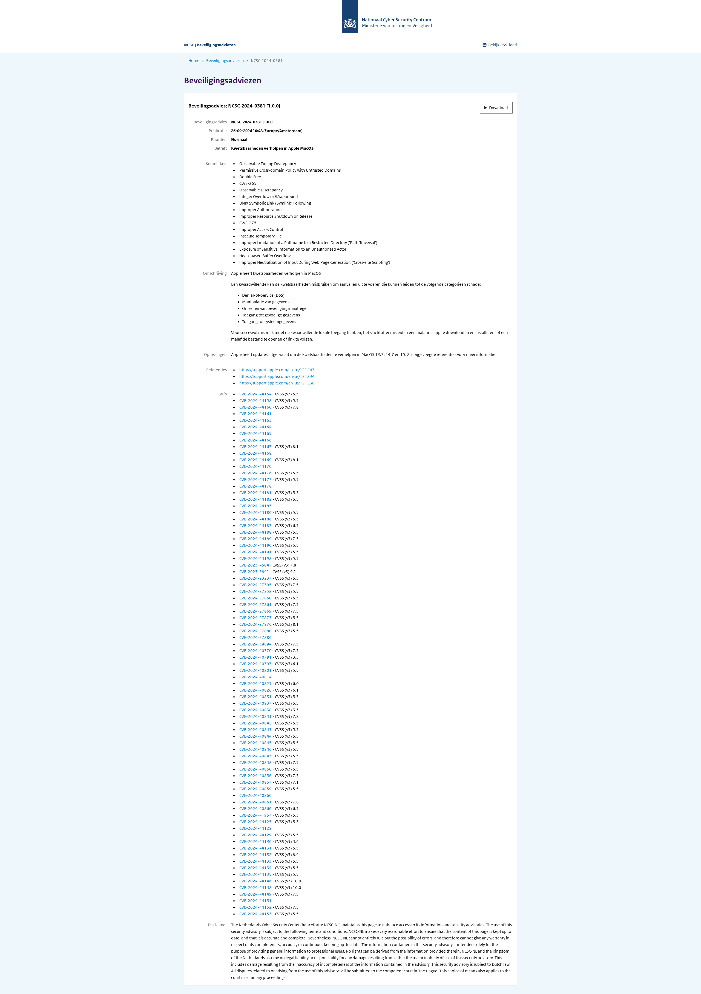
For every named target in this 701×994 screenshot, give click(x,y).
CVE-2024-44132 (255, 854)
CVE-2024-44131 (255, 848)
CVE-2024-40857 (255, 782)
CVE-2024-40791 (255, 657)
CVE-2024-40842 (255, 723)
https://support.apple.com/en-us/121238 (277, 383)
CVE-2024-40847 (255, 756)
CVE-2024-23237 (255, 578)
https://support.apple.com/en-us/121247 (277, 369)
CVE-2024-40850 (255, 769)
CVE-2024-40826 (255, 690)
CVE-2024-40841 (255, 716)
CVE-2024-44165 (255, 433)
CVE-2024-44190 (255, 545)
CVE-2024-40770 (255, 650)
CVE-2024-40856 (255, 775)
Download (498, 107)
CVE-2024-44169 (255, 459)
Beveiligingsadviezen (225, 60)
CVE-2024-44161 (255, 413)
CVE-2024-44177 (255, 479)
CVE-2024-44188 (255, 532)
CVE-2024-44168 (255, 453)
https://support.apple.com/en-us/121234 (277, 376)
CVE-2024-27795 (255, 584)
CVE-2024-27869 (255, 611)
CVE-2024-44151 (255, 900)
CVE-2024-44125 (255, 821)
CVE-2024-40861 (255, 802)
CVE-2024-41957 (255, 815)
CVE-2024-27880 (255, 630)
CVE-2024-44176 (255, 473)
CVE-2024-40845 (255, 742)
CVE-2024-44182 (255, 499)
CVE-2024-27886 (255, 637)
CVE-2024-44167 (255, 446)
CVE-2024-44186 (255, 519)
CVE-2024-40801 (255, 670)
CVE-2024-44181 (255, 492)
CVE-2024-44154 (255, 394)
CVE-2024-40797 (255, 663)
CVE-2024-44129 (255, 834)
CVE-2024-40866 (255, 808)
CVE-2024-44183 (255, 505)
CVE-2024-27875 (255, 617)
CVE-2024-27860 (255, 598)
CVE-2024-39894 (255, 644)
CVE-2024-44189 (255, 538)
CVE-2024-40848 (255, 762)
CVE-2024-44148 (255, 887)
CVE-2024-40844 (255, 736)
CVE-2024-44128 (255, 828)
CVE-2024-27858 (255, 591)
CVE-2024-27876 (255, 624)
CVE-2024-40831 (255, 696)
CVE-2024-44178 (255, 486)
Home (193, 60)
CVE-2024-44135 (255, 874)
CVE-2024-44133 (255, 861)
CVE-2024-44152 (255, 907)
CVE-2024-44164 (255, 426)
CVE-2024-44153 (255, 913)
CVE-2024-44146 (255, 881)
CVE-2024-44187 (255, 525)
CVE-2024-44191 (255, 552)
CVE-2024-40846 (255, 749)
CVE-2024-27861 (255, 604)
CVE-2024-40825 (255, 683)
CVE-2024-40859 (255, 788)
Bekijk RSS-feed (502, 45)
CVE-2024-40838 (255, 709)
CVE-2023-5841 (254, 571)
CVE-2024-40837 (255, 703)
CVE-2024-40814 (255, 677)
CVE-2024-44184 (255, 512)
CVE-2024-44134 (255, 867)
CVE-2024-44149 (255, 894)
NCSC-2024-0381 (267, 60)
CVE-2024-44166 (255, 440)
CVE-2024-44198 (255, 558)
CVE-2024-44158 (255, 400)
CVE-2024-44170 (255, 466)
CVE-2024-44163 (255, 420)
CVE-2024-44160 (255, 407)
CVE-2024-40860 (255, 795)
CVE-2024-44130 (255, 841)
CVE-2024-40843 (255, 729)
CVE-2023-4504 (254, 565)
